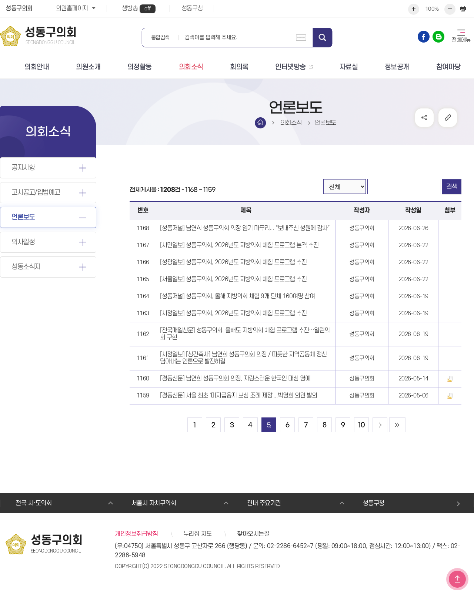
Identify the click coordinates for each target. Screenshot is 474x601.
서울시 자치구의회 (153, 503)
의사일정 (22, 242)
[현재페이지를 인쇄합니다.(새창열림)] (462, 9)
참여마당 (448, 67)
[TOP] (457, 579)
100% (432, 9)
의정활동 (139, 67)
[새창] (424, 37)
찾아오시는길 (253, 534)
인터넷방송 (290, 67)
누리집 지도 (197, 534)
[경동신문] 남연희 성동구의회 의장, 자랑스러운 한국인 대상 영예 (235, 378)
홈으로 (260, 122)
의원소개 (88, 67)
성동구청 (192, 8)
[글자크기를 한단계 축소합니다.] (449, 9)
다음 (380, 424)
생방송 (136, 8)
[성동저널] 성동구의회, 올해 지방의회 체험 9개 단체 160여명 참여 (237, 296)
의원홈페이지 (72, 8)
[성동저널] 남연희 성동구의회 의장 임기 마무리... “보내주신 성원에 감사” (245, 228)
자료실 (349, 67)
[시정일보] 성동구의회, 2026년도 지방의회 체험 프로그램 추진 (233, 313)
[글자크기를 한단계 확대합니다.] (413, 9)
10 (361, 425)
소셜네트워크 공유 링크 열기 (424, 117)
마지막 (397, 424)
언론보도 (22, 217)
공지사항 (22, 168)
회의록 (239, 67)
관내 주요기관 (264, 503)
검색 (323, 37)
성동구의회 (19, 8)
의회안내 (36, 67)
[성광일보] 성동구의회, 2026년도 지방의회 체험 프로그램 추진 (233, 262)
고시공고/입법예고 (35, 193)
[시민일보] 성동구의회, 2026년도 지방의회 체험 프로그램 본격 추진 (239, 245)
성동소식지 (25, 267)
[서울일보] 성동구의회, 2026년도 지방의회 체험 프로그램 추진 (233, 279)
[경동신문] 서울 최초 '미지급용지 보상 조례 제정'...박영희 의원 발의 (238, 395)
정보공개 (397, 67)
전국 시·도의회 (33, 503)
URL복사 (447, 117)
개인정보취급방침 (136, 534)
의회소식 (191, 67)
